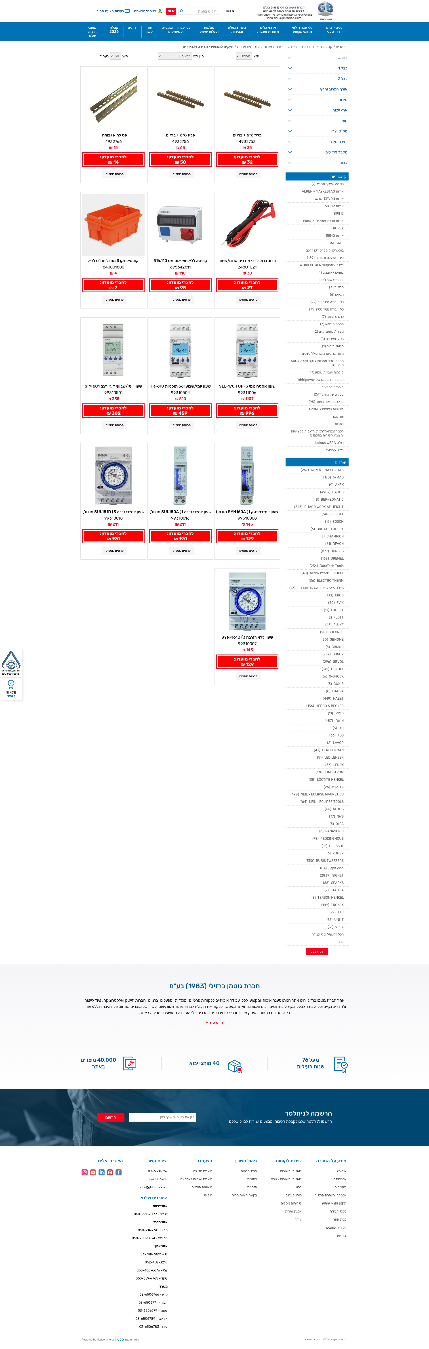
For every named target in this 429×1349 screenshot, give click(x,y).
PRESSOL (333, 846)
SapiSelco (332, 868)
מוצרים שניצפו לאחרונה (196, 1179)
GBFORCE (332, 632)
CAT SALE (336, 243)
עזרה (298, 1219)
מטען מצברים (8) (332, 339)
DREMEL (332, 558)
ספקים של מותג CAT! (329, 394)
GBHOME (333, 640)
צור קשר (338, 417)
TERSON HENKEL (327, 898)
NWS (336, 816)
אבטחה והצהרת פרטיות (330, 1195)
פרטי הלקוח (249, 1171)
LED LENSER (330, 757)
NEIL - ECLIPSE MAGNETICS (317, 794)
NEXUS (334, 809)
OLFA (337, 824)
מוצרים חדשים (202, 1171)
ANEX (336, 485)
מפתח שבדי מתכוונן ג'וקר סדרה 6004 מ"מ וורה (317, 363)
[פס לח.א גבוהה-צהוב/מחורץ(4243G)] (113, 99)
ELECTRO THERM (326, 581)
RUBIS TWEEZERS (325, 861)
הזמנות (252, 1187)
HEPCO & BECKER (325, 706)
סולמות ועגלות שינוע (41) (326, 372)
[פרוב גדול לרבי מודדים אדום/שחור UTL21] (247, 225)
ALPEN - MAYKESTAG (322, 470)
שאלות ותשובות (291, 1171)
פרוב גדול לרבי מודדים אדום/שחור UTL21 (247, 261)
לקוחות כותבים (336, 1227)
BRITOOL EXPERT (327, 529)
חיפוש (208, 1195)
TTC (337, 912)
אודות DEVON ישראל (329, 199)
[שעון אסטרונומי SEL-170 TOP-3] (247, 350)
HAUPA (335, 691)
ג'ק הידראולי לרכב (331, 280)
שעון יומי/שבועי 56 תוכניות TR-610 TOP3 (180, 386)
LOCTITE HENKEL (326, 780)
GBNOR (333, 654)
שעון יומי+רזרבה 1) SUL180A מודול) (180, 511)
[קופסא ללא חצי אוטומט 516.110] (180, 225)
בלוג (299, 1187)
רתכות (339, 424)
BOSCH (334, 522)
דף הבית (342, 46)
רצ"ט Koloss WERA (329, 443)
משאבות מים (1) (333, 346)
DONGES (332, 551)
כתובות (252, 1179)
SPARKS (333, 883)
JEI (338, 728)
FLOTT (336, 617)
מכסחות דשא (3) (332, 324)
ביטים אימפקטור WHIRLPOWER (322, 265)
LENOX (334, 765)
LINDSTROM (330, 772)
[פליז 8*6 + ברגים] (180, 99)
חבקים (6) (337, 295)
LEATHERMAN (329, 750)
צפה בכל (317, 951)
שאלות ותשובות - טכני (286, 1179)
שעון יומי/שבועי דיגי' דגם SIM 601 (113, 386)
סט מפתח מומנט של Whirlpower (320, 380)
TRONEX (337, 228)
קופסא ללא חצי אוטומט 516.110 (180, 260)
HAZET (333, 699)
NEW (171, 11)
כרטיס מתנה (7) (333, 317)
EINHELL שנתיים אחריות (322, 573)
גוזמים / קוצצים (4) (331, 273)
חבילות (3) (336, 287)
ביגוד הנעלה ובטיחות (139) (325, 258)
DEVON (334, 544)
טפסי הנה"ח (338, 1211)
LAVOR (335, 743)
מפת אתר (339, 1219)
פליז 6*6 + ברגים (247, 135)
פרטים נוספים (248, 174)
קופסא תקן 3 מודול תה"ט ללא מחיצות (113, 261)
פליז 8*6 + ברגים (180, 135)
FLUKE (334, 625)
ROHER (335, 853)
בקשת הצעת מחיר (244, 1195)
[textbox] (199, 11)
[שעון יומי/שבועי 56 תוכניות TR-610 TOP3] (180, 350)
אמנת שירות (293, 1211)
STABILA (334, 890)
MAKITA (334, 787)
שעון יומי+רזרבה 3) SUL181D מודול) (113, 511)
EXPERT (334, 610)
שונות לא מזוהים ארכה (254, 46)
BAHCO (332, 492)
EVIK (336, 603)
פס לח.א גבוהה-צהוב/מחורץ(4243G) (113, 135)
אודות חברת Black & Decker (323, 221)
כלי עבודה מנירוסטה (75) (326, 309)
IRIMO (336, 713)
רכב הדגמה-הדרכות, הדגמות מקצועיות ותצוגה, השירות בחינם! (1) (317, 433)
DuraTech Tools (327, 566)
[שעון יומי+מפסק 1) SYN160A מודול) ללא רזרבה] (247, 476)
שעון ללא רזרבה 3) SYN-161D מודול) (247, 637)
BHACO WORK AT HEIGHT (319, 507)
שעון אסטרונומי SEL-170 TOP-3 (247, 386)
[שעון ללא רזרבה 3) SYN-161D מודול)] (247, 601)
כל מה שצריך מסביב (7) (327, 184)
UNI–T (335, 920)
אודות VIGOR (334, 206)
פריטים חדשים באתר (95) (326, 402)
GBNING (335, 647)
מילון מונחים (294, 1195)
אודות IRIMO (335, 236)
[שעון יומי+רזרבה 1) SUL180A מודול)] (180, 476)
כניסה (151, 11)
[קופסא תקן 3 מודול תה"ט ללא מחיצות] (113, 225)
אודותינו (341, 1171)
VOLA (336, 927)
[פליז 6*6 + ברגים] (247, 99)
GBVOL (333, 662)
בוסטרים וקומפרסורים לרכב (325, 250)
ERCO (335, 595)
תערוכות (340, 1187)
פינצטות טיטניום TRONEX (326, 409)
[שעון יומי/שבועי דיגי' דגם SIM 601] (113, 350)
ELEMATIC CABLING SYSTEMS (316, 588)
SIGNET (332, 875)
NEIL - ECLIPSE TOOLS (322, 802)
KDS (336, 735)
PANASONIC (331, 831)
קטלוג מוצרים (321, 46)
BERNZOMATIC (329, 499)
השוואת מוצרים (202, 1187)
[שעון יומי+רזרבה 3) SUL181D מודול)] (113, 476)
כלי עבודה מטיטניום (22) (327, 302)
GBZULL (333, 669)
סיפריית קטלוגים (333, 387)
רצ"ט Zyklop (334, 450)
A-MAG (333, 477)
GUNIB (336, 684)
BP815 (339, 214)
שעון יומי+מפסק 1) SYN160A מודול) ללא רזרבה (247, 512)
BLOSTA (333, 514)
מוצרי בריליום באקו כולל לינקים (323, 354)
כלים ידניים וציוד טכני (291, 46)
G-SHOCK (333, 676)
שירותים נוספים (291, 1203)
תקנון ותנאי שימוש (334, 1203)
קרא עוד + (214, 1022)
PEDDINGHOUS (328, 839)
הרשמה (139, 11)
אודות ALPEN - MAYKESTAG (323, 191)
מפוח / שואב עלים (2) (329, 331)
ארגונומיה (339, 1179)
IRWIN (334, 721)
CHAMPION (332, 536)
